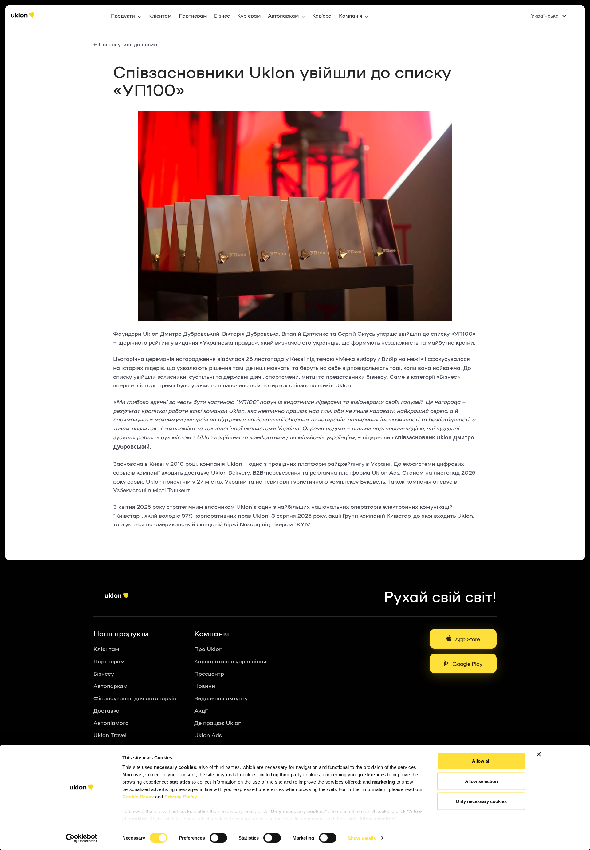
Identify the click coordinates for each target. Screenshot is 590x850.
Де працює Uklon (218, 722)
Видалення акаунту (221, 697)
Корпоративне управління (230, 661)
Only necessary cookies (481, 801)
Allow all (481, 761)
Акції (201, 710)
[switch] (218, 838)
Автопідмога (111, 722)
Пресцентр (209, 673)
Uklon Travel (110, 734)
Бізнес (222, 15)
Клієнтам (159, 15)
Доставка (106, 710)
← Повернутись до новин (125, 44)
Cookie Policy (138, 796)
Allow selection (481, 781)
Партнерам (193, 15)
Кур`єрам (249, 15)
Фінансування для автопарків (134, 697)
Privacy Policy (180, 796)
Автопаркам (110, 685)
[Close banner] (539, 754)
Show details (362, 837)
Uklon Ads (208, 734)
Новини (204, 685)
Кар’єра (322, 15)
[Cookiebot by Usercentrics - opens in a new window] (81, 838)
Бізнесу (103, 673)
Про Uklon (208, 648)
